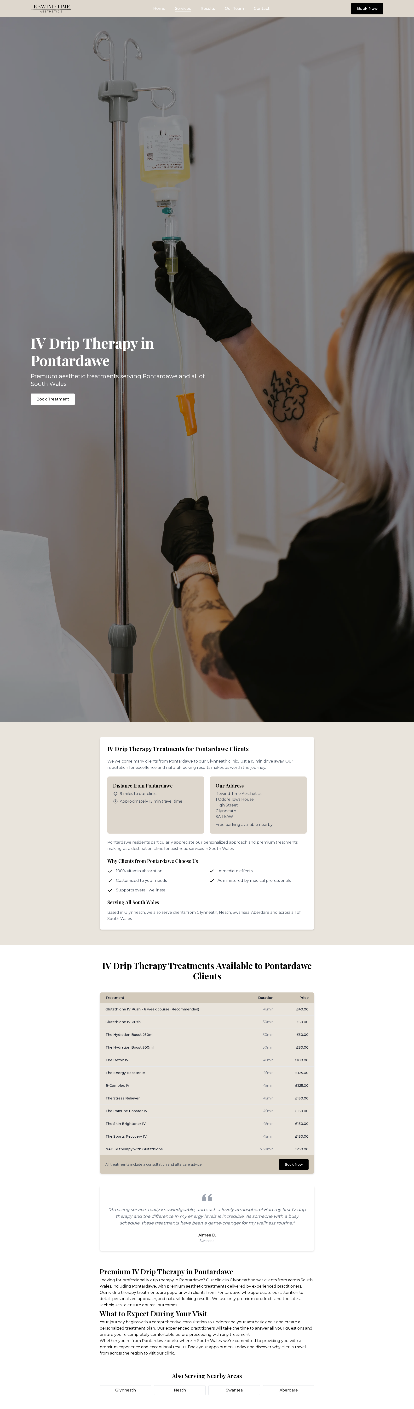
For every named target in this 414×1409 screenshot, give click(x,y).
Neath (180, 1390)
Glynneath (125, 1390)
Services (183, 8)
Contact (262, 8)
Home (159, 8)
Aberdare (289, 1390)
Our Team (234, 8)
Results (208, 8)
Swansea (234, 1390)
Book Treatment (52, 399)
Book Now (367, 8)
